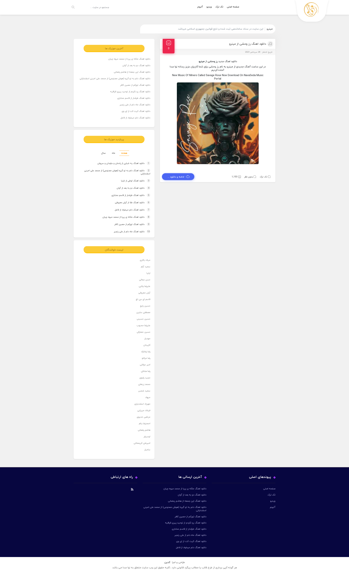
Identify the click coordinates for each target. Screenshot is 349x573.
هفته (124, 153)
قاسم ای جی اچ (143, 299)
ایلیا (148, 273)
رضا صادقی (145, 371)
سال (103, 153)
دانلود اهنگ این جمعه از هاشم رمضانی (132, 72)
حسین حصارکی (143, 332)
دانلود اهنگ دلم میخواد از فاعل (135, 117)
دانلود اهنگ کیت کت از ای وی (136, 111)
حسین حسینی (143, 319)
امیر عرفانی (145, 364)
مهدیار (147, 338)
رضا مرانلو (146, 358)
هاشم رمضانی (144, 430)
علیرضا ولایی (144, 286)
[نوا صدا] (312, 12)
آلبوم (200, 7)
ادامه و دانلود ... (176, 177)
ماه (113, 153)
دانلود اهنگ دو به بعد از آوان (136, 65)
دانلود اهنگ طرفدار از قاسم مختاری (133, 98)
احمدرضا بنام (144, 423)
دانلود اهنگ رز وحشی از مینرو (247, 44)
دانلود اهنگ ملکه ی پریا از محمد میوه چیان (129, 59)
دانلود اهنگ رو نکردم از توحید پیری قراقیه (130, 91)
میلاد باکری (145, 260)
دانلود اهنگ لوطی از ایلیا (131, 180)
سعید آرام (145, 266)
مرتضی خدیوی (143, 417)
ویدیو (209, 7)
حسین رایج (145, 305)
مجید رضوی (144, 377)
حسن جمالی (144, 279)
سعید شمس (144, 390)
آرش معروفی (144, 292)
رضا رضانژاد (145, 351)
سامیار (147, 449)
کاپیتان (146, 345)
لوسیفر (147, 436)
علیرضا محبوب (143, 325)
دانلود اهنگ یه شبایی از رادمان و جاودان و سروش (120, 163)
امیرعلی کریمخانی (142, 443)
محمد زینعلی (144, 384)
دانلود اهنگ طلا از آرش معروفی (128, 202)
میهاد (147, 397)
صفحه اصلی (233, 7)
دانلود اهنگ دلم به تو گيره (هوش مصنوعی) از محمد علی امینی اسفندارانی (115, 78)
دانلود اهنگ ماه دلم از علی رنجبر (135, 104)
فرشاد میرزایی (143, 410)
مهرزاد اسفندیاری (142, 404)
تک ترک (219, 7)
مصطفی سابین (143, 312)
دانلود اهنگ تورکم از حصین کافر (135, 85)
